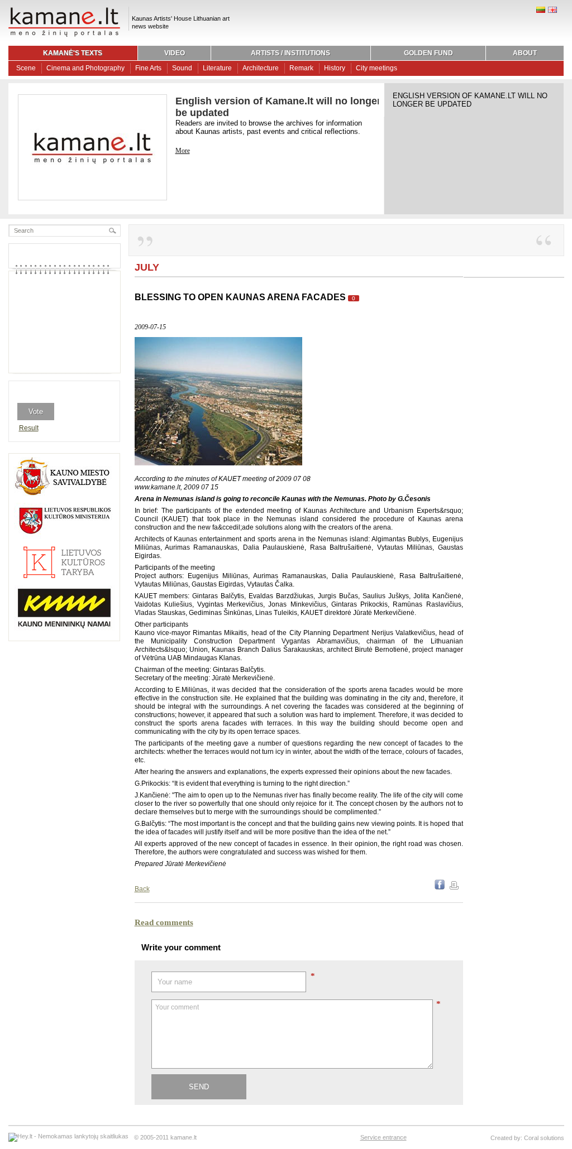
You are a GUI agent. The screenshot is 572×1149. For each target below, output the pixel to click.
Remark (301, 68)
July (147, 267)
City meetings (376, 68)
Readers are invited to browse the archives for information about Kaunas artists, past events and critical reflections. (268, 127)
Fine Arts (148, 68)
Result (29, 428)
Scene (26, 68)
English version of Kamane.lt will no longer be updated (470, 100)
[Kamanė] (64, 35)
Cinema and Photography (85, 68)
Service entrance (383, 1137)
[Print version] (454, 887)
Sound (182, 68)
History (334, 68)
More (182, 151)
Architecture (260, 68)
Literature (217, 68)
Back (142, 889)
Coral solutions (544, 1137)
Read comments (164, 922)
